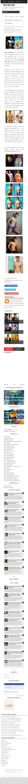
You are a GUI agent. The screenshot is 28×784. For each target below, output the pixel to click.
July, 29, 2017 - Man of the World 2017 (8, 732)
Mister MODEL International (9, 447)
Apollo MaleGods (7, 687)
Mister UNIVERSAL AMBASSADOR (11, 444)
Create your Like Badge (20, 695)
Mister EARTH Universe (8, 469)
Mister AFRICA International (9, 472)
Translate (13, 431)
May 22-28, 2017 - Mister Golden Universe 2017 (10, 724)
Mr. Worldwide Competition (6, 747)
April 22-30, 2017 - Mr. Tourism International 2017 (10, 721)
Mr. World (3, 740)
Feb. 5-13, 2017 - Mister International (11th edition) (11, 718)
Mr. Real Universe (4, 744)
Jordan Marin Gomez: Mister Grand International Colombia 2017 (14, 595)
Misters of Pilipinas (5, 757)
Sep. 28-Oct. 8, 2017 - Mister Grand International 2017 (11, 735)
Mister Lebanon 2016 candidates (15, 517)
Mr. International (4, 741)
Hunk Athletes (20, 776)
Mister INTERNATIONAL (9, 438)
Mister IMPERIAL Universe (9, 463)
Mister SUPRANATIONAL (9, 446)
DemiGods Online (4, 763)
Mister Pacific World (8, 449)
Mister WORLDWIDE (8, 464)
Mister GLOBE (7, 468)
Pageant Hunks (11, 1)
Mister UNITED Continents (9, 450)
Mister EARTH (7, 471)
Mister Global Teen (7, 485)
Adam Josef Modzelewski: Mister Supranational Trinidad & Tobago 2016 (15, 653)
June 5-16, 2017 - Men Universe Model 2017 (9, 727)
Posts (7, 675)
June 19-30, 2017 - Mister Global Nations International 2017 (12, 730)
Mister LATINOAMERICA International (11, 475)
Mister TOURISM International (10, 461)
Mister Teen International (9, 487)
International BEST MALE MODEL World (12, 480)
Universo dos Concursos (6, 755)
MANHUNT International (8, 439)
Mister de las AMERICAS (9, 474)
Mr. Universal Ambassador (6, 743)
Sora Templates (13, 770)
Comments (8, 677)
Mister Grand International (9, 457)
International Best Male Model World (8, 749)
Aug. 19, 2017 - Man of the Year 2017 (8, 733)
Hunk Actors (18, 1)
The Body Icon (4, 754)
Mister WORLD (7, 436)
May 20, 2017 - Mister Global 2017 (8, 723)
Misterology (3, 760)
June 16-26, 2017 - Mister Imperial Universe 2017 (10, 729)
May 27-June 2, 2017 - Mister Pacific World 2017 (10, 726)
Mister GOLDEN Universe (9, 460)
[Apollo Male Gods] (8, 691)
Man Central (3, 765)
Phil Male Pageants (5, 761)
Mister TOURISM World (8, 455)
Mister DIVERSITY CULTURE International (12, 466)
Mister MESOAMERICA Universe (10, 477)
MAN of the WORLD (8, 458)
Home (4, 1)
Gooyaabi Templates (17, 772)
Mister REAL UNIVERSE (9, 454)
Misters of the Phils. (5, 758)
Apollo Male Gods (9, 5)
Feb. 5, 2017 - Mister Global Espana (8, 716)
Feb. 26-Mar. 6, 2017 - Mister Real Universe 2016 (10, 719)
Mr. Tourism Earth (4, 752)
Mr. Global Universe (5, 751)
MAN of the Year (7, 452)
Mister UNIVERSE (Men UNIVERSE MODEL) (13, 441)
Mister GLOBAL (7, 443)
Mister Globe (3, 746)
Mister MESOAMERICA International (11, 479)
